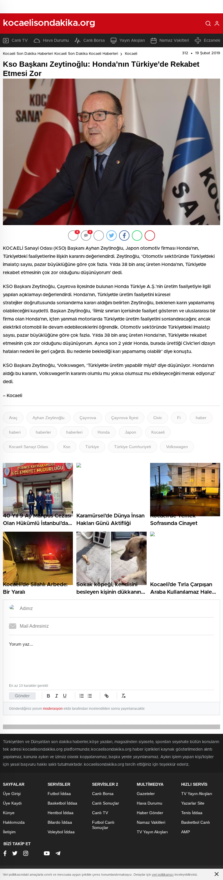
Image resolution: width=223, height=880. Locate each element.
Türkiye (92, 446)
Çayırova (88, 417)
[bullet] (90, 695)
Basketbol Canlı (195, 822)
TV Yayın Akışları (152, 832)
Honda (104, 432)
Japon (130, 432)
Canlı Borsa (94, 41)
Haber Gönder (150, 812)
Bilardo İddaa (60, 822)
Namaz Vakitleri (174, 41)
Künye (9, 812)
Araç (13, 417)
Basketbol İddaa (62, 803)
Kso (66, 446)
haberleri (74, 432)
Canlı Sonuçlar (105, 803)
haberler (43, 432)
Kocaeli (131, 54)
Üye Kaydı (12, 803)
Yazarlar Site (192, 803)
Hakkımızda (14, 822)
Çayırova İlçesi (124, 417)
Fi (179, 417)
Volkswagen (177, 446)
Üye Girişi (12, 793)
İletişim (9, 832)
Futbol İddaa (59, 793)
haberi (15, 432)
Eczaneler (213, 41)
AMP (185, 832)
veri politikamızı (163, 874)
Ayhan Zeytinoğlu (48, 417)
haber (201, 417)
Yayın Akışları (132, 41)
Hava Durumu (56, 41)
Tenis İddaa (191, 812)
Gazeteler (146, 793)
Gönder (22, 696)
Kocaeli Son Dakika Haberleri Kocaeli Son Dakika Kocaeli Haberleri (60, 54)
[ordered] (82, 695)
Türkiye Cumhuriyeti (132, 446)
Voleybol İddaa (61, 832)
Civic (157, 417)
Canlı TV (20, 41)
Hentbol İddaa (60, 812)
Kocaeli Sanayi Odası (28, 446)
